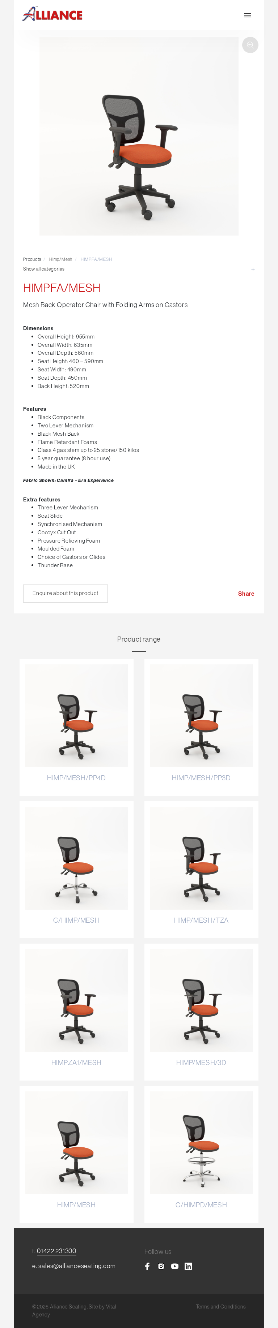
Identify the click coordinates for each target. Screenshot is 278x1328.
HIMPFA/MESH (96, 259)
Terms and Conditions (221, 1306)
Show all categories (44, 269)
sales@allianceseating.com (76, 1266)
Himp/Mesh (60, 259)
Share (246, 593)
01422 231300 (56, 1251)
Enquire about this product (65, 593)
